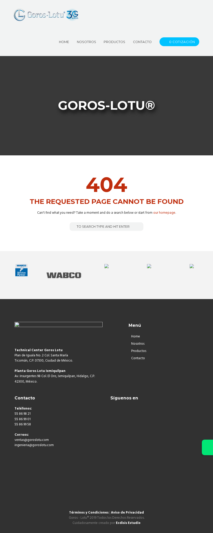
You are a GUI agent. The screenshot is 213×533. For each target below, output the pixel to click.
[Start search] (73, 226)
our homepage (164, 213)
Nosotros (137, 344)
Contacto (138, 358)
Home (135, 336)
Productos (138, 351)
